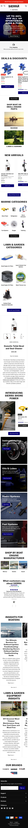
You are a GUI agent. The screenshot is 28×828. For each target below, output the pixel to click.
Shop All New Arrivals (14, 195)
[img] (14, 585)
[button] (7, 336)
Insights (16, 822)
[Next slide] (23, 336)
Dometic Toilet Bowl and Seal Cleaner (7, 174)
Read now (10, 683)
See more (13, 687)
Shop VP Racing (14, 36)
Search (11, 822)
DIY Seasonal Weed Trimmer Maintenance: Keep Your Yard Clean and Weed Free (11, 723)
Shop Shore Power (14, 433)
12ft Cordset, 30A (22, 417)
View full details (14, 356)
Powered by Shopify (14, 825)
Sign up (22, 788)
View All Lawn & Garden (14, 310)
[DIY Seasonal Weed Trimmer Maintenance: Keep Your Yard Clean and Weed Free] (11, 708)
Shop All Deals (14, 98)
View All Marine (14, 236)
